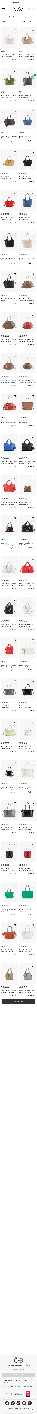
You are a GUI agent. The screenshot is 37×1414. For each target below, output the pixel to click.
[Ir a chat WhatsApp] (33, 77)
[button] (30, 9)
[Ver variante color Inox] (1, 987)
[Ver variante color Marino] (5, 905)
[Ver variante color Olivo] (1, 51)
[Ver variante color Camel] (22, 132)
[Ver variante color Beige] (22, 51)
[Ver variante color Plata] (20, 539)
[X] (30, 1403)
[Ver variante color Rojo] (23, 132)
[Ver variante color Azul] (1, 132)
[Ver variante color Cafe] (20, 91)
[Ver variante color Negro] (20, 132)
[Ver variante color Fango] (3, 51)
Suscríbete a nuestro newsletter (18, 1365)
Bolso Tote (12, 17)
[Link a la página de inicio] (4, 17)
